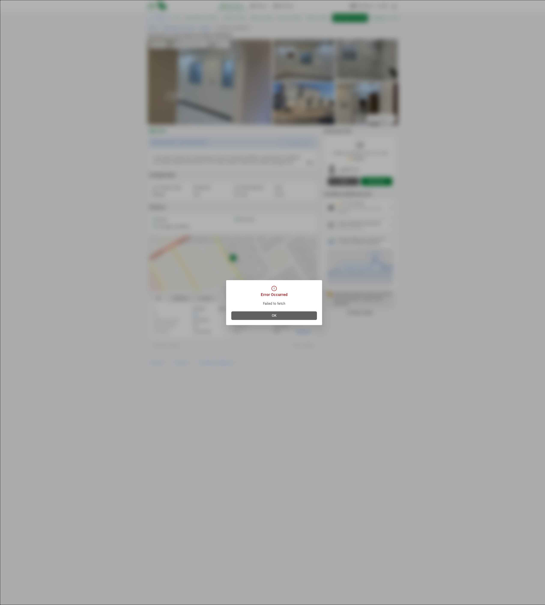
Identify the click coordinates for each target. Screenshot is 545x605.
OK (274, 315)
